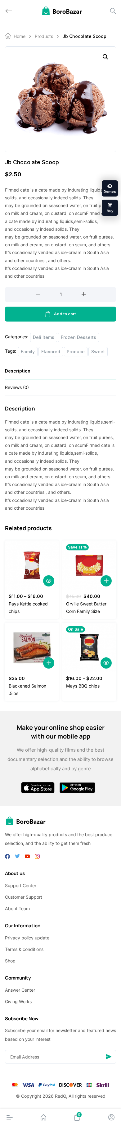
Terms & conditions (24, 949)
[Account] (111, 1117)
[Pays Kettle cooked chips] (32, 565)
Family (28, 351)
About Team (17, 908)
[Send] (108, 1057)
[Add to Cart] (106, 580)
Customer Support (23, 897)
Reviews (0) (17, 387)
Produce (76, 351)
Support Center (20, 885)
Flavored (50, 351)
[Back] (8, 11)
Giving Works (18, 1001)
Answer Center (20, 990)
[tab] (60, 373)
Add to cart (65, 313)
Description (17, 370)
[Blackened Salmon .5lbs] (32, 647)
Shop (10, 960)
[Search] (113, 11)
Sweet (98, 351)
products (44, 36)
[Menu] (9, 1117)
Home (19, 36)
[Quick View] (48, 580)
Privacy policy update (27, 937)
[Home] (43, 1117)
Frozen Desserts (78, 337)
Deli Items (43, 337)
